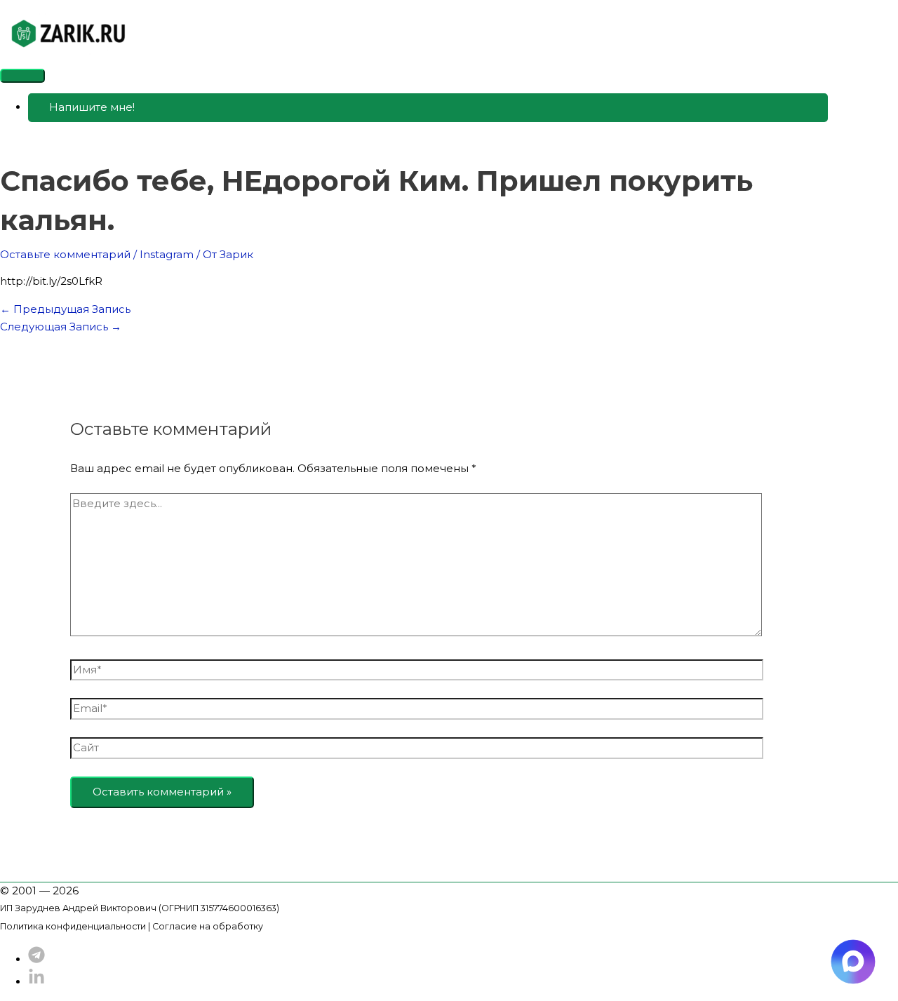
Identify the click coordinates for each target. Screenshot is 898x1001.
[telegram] (36, 959)
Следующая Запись (60, 326)
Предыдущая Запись (65, 309)
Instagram (167, 254)
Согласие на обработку (207, 926)
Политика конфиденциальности (73, 926)
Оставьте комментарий (65, 254)
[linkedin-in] (36, 981)
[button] (428, 107)
